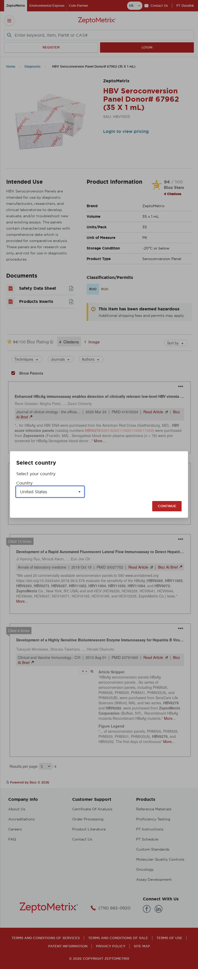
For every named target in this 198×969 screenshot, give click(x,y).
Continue (167, 506)
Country (24, 483)
